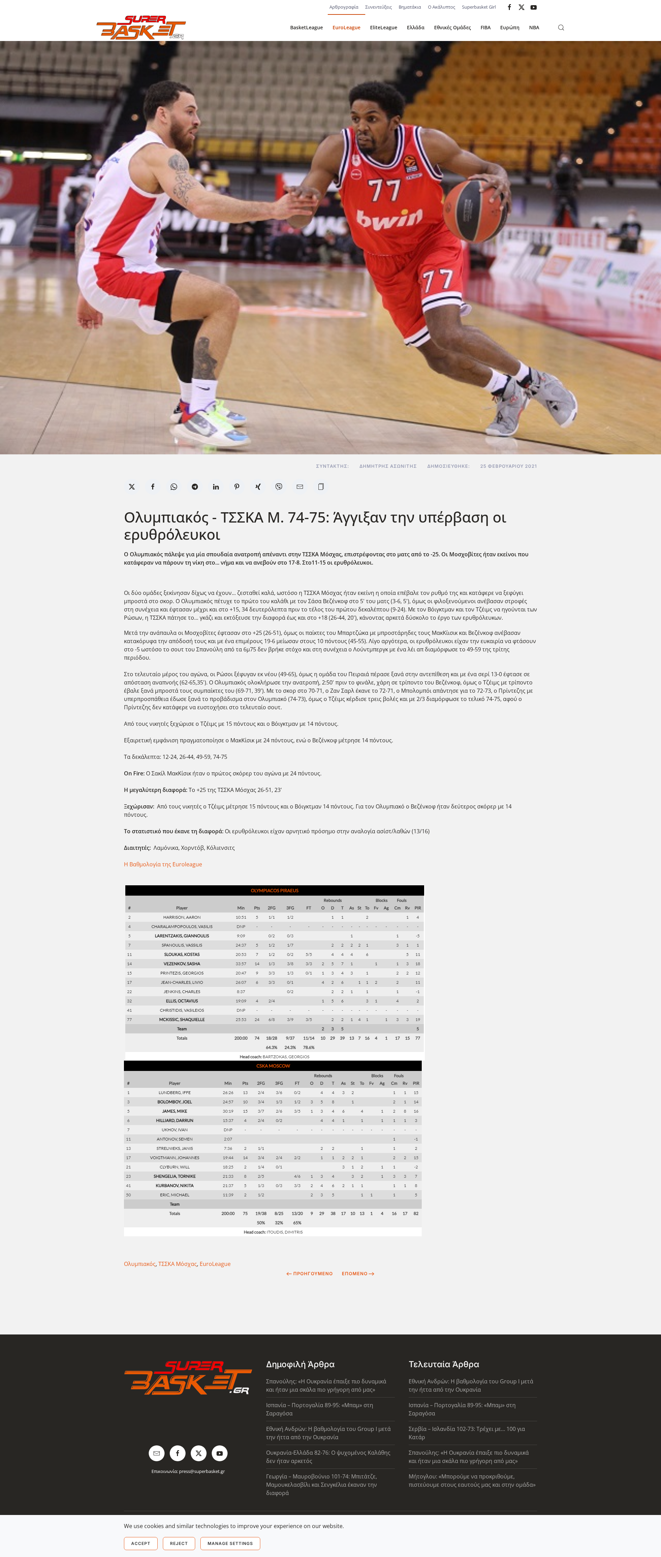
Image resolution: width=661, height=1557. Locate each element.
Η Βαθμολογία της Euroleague (163, 864)
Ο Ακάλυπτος (441, 7)
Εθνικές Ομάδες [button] (452, 27)
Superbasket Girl (479, 7)
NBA (534, 27)
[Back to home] (141, 27)
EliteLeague (383, 27)
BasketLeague (306, 27)
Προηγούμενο (313, 1273)
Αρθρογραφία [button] (343, 7)
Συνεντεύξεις (378, 7)
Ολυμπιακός (140, 1264)
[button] (561, 27)
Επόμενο (355, 1273)
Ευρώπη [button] (510, 27)
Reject (179, 1543)
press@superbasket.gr (202, 1471)
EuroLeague (346, 27)
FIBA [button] (486, 27)
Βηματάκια (410, 7)
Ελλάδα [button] (415, 27)
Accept (140, 1543)
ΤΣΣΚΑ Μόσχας (177, 1264)
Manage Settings (230, 1543)
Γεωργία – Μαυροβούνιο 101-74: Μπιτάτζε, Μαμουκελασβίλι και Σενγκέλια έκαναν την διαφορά (321, 1485)
